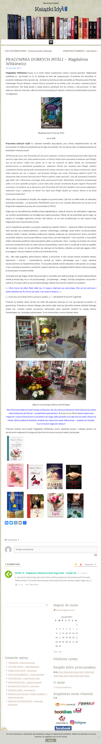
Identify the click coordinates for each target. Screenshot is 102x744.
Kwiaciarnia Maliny (69, 413)
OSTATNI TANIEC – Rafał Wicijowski (23, 667)
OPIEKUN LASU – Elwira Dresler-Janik (24, 678)
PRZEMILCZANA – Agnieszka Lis (21, 690)
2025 (81, 676)
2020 (55, 676)
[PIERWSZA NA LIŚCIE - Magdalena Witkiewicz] (15, 517)
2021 (61, 676)
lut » (60, 651)
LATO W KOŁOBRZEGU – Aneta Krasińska (26, 674)
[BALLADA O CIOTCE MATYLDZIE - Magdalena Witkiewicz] (35, 517)
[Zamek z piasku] (54, 488)
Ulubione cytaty (65, 659)
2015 (71, 672)
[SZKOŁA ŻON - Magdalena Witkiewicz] (74, 488)
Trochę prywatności (62, 687)
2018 (86, 672)
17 (60, 637)
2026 (86, 676)
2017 (81, 672)
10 (60, 633)
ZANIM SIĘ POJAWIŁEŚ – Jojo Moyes (79, 51)
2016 (76, 672)
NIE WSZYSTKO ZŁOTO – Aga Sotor (23, 686)
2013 (60, 672)
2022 (66, 676)
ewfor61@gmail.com (65, 610)
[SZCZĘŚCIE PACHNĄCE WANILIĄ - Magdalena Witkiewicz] (16, 460)
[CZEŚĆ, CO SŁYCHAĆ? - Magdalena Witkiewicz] (75, 517)
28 (73, 642)
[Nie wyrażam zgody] (98, 737)
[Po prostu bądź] (55, 517)
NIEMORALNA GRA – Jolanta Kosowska (25, 682)
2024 (76, 676)
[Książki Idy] (51, 9)
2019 (91, 672)
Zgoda (50, 740)
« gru (55, 651)
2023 (71, 676)
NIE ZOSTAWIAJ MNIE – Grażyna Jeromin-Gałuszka (29, 51)
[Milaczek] (35, 488)
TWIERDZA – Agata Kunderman (21, 663)
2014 (65, 672)
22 (77, 637)
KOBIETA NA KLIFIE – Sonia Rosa (22, 670)
